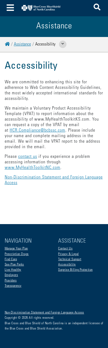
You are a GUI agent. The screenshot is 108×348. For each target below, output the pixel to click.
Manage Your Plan (16, 248)
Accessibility (67, 264)
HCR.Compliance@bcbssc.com (37, 130)
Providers (11, 280)
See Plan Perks (14, 264)
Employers (11, 275)
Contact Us (65, 248)
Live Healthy (13, 270)
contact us (27, 157)
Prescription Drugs (17, 254)
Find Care (11, 259)
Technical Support (69, 259)
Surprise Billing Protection (75, 270)
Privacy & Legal (68, 254)
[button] (97, 8)
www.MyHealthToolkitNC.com (32, 168)
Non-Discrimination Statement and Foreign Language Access (44, 312)
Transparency (13, 286)
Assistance (22, 44)
